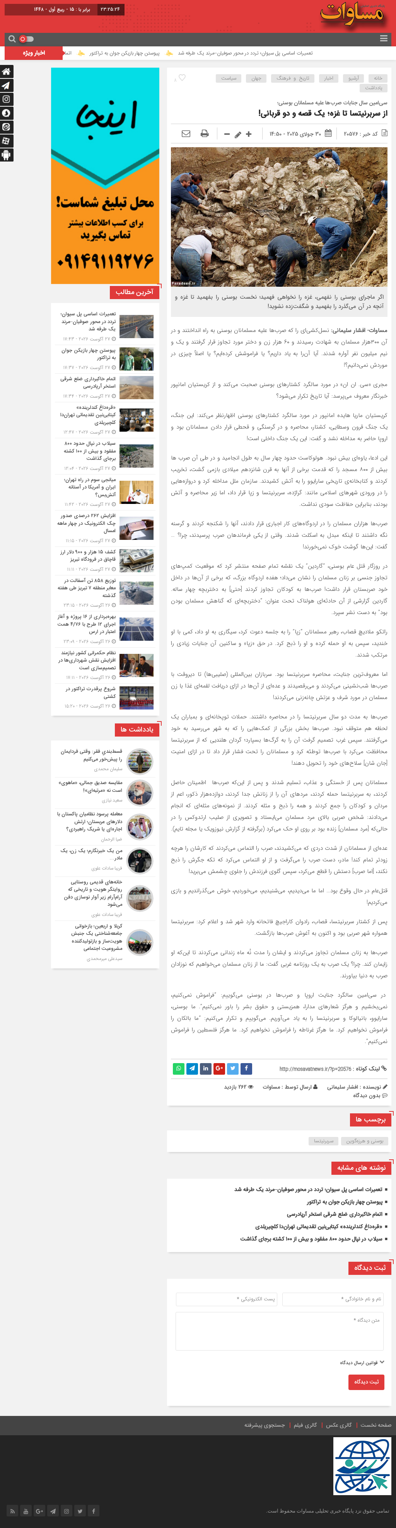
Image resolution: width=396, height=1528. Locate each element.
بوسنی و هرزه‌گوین (364, 1141)
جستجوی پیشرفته (264, 1425)
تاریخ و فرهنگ (293, 78)
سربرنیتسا (323, 1141)
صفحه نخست (376, 1425)
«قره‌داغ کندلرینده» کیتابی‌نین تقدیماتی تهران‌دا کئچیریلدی (318, 1227)
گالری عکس (339, 1425)
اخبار (328, 78)
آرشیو (353, 78)
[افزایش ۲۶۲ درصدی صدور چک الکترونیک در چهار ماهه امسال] (105, 528)
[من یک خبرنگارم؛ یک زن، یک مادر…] (105, 861)
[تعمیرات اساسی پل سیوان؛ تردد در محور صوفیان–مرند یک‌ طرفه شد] (105, 327)
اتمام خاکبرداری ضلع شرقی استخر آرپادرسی (70, 53)
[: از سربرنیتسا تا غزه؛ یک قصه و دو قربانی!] (186, 134)
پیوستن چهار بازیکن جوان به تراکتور (166, 53)
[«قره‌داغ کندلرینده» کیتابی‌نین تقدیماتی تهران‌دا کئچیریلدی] (105, 420)
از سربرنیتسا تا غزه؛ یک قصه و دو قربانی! (322, 113)
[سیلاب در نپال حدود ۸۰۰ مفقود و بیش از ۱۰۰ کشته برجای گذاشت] (105, 456)
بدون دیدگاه (367, 1095)
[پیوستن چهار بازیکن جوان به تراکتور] (105, 359)
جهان (256, 78)
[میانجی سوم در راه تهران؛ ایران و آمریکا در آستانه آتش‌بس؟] (105, 492)
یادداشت (373, 88)
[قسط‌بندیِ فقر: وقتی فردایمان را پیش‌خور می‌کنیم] (105, 761)
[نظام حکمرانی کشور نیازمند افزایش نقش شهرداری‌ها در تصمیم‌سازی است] (105, 666)
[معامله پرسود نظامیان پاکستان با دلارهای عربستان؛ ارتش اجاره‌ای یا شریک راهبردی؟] (105, 827)
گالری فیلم (305, 1425)
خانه (378, 78)
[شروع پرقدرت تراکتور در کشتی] (105, 697)
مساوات (271, 1087)
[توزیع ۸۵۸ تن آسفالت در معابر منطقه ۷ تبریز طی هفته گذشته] (105, 593)
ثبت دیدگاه (366, 1382)
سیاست (228, 78)
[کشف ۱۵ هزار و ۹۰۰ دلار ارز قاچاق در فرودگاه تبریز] (105, 561)
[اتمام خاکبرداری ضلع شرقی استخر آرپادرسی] (105, 388)
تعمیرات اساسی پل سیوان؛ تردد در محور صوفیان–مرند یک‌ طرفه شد (286, 53)
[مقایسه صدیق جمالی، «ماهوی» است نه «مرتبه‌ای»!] (105, 793)
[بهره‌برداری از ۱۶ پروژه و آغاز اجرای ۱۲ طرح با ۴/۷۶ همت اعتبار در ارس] (105, 629)
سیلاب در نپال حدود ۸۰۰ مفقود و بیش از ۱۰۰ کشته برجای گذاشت (311, 1239)
